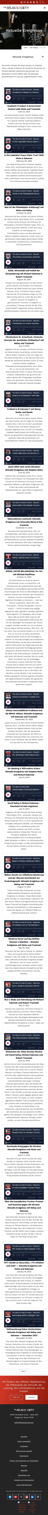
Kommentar (24, 1456)
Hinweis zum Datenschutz (24, 1480)
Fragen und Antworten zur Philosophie (24, 1461)
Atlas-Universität (24, 1441)
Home (25, 47)
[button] (44, 7)
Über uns (16, 1397)
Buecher (24, 1465)
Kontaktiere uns (24, 1475)
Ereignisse (24, 1446)
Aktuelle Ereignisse (22, 56)
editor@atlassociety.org (24, 1423)
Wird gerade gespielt (24, 1451)
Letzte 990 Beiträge (24, 1485)
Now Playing (34, 47)
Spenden (31, 1397)
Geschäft (24, 1470)
